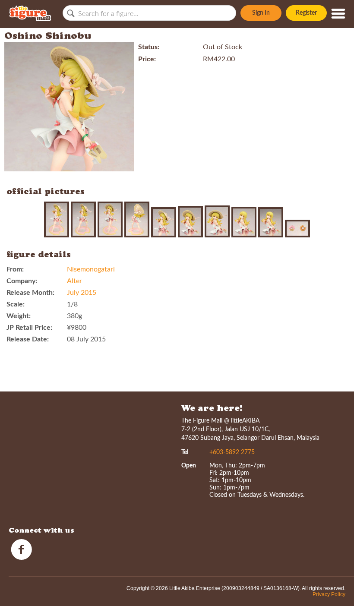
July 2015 (81, 292)
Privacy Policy (329, 594)
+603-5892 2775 (232, 452)
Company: (21, 281)
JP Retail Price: (29, 327)
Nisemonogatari (91, 269)
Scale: (15, 304)
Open (188, 466)
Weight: (18, 315)
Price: (147, 59)
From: (15, 269)
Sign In (261, 13)
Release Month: (30, 292)
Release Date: (27, 339)
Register (306, 13)
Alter (74, 281)
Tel (184, 452)
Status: (148, 47)
